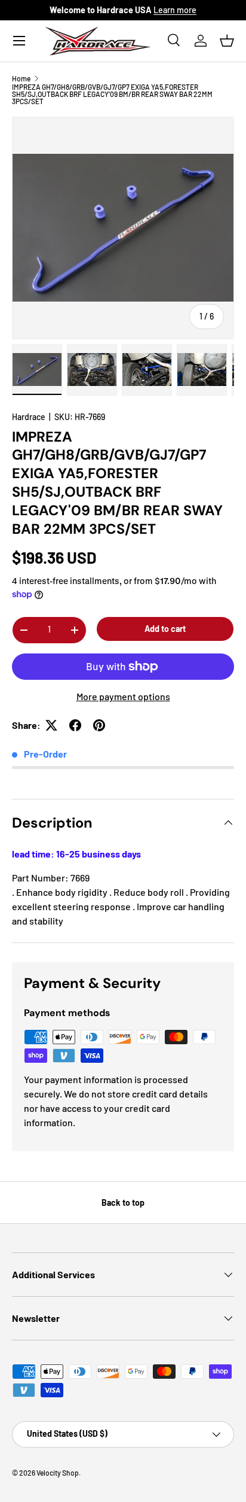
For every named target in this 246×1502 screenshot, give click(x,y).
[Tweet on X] (51, 725)
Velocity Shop (57, 1472)
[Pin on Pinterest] (99, 725)
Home (21, 78)
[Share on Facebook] (75, 725)
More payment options (123, 696)
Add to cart (165, 629)
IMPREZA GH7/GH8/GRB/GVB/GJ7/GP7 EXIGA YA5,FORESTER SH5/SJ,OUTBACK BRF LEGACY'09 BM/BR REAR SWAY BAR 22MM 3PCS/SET (112, 94)
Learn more (174, 10)
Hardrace (28, 417)
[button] (227, 41)
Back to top (123, 1202)
